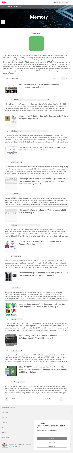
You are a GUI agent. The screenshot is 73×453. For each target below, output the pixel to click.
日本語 (66, 2)
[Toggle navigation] (71, 2)
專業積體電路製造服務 (8, 407)
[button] (52, 2)
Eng (57, 2)
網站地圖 (28, 444)
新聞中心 (4, 417)
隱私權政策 (20, 444)
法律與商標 (12, 444)
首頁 (2, 6)
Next (13, 399)
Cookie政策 (47, 430)
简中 (63, 2)
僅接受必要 (52, 442)
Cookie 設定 (16, 446)
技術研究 (9, 6)
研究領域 (16, 6)
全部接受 (52, 438)
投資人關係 (5, 412)
